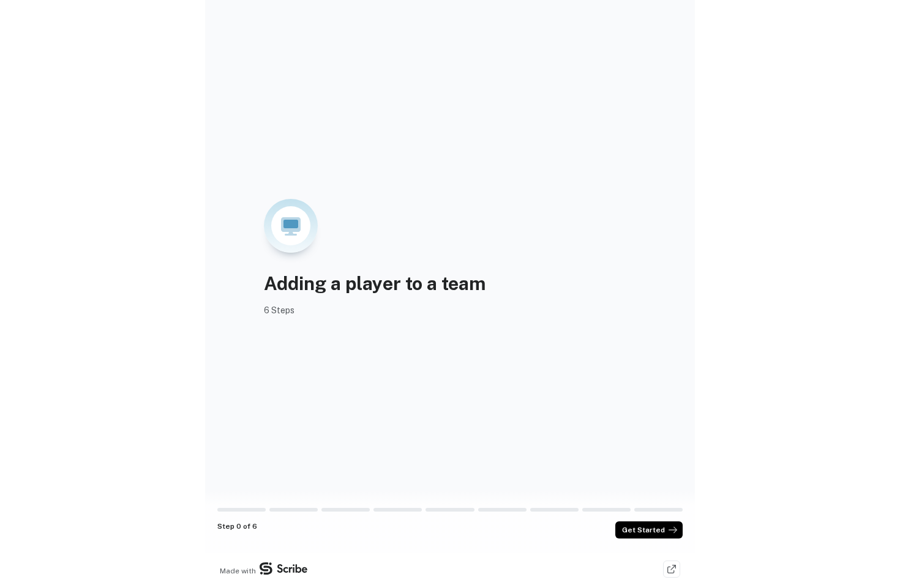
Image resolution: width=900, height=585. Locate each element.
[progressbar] (241, 510)
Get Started (643, 530)
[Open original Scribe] (671, 569)
